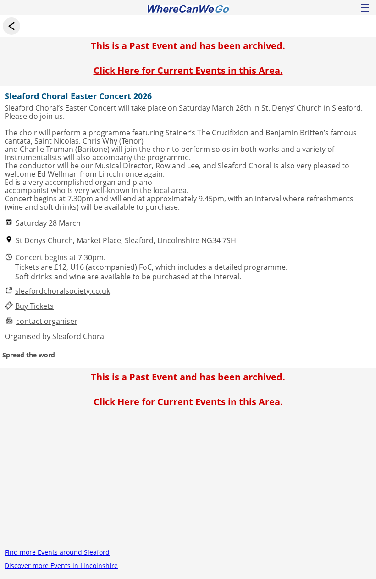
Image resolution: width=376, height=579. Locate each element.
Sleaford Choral (79, 336)
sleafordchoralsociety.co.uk (62, 291)
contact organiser (46, 321)
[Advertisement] (188, 481)
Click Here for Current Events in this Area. (188, 70)
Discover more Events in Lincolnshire (61, 565)
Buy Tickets (34, 306)
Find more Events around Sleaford (57, 552)
